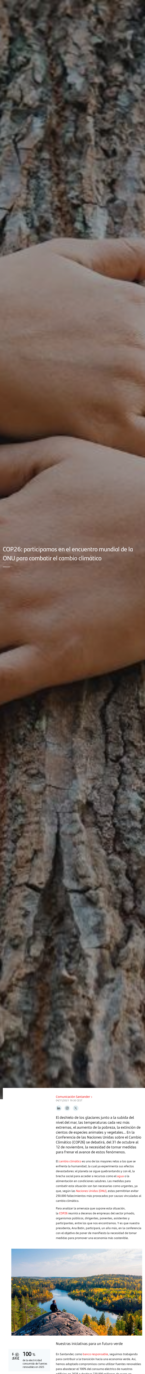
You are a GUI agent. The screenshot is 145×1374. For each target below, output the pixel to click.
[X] (76, 1108)
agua (120, 1176)
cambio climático (70, 1161)
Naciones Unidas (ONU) (91, 1191)
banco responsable (95, 1354)
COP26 (63, 1213)
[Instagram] (67, 1108)
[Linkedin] (59, 1108)
